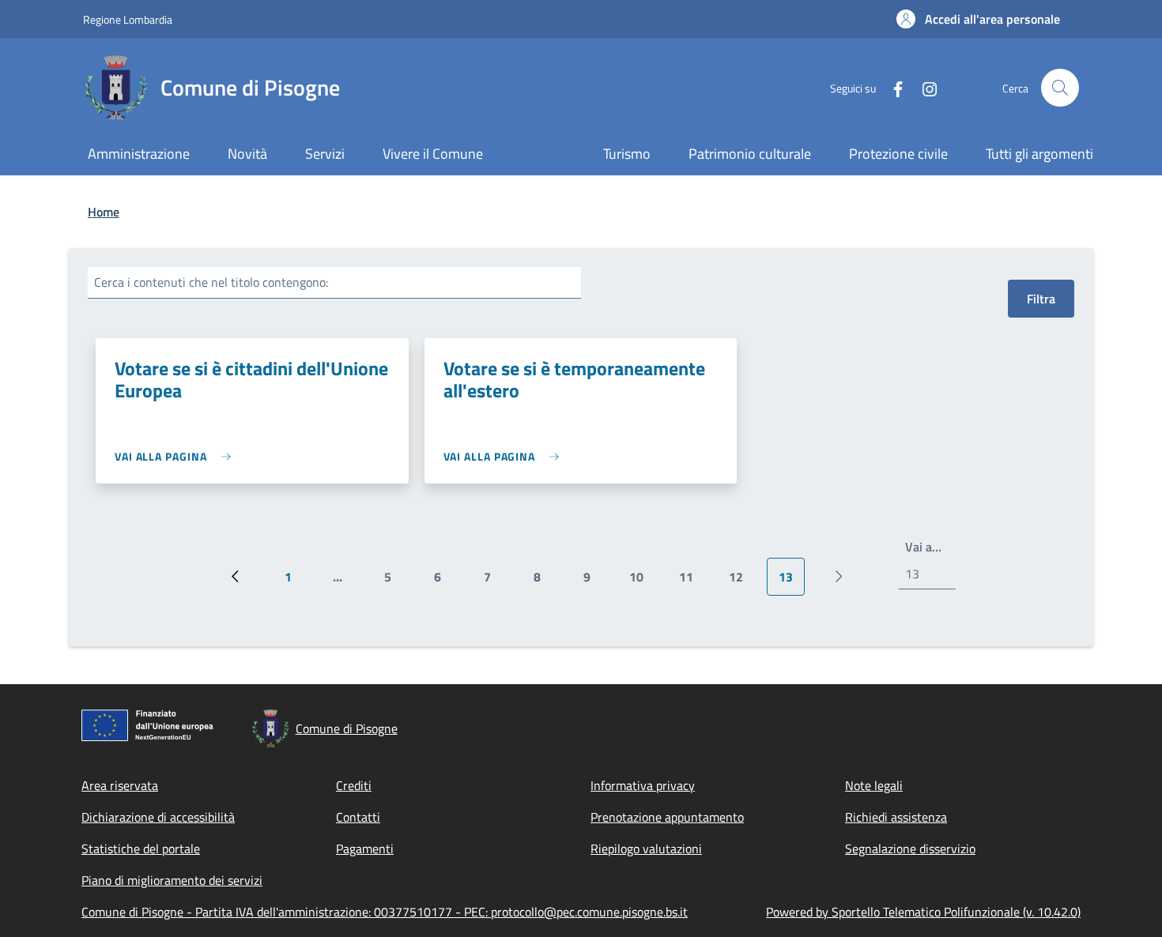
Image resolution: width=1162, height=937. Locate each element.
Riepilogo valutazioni (646, 848)
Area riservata (119, 785)
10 (642, 581)
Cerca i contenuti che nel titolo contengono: (211, 282)
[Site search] (1060, 88)
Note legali (874, 785)
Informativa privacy (642, 785)
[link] (177, 456)
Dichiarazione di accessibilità (158, 816)
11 (692, 581)
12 (742, 581)
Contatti (358, 816)
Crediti (354, 785)
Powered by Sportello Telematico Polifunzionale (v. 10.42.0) (923, 911)
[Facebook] (891, 87)
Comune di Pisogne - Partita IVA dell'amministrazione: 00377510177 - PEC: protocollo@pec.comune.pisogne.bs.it (384, 911)
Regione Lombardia (127, 19)
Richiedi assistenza (896, 816)
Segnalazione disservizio (910, 848)
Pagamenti (365, 848)
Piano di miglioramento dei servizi (171, 880)
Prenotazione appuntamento (667, 816)
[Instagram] (923, 87)
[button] (978, 19)
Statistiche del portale (140, 848)
